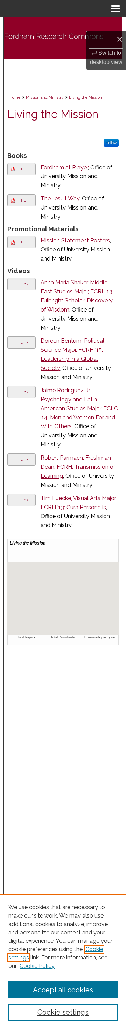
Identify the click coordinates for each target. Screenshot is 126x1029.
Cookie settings (63, 1012)
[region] (63, 961)
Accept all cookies (63, 990)
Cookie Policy (37, 966)
